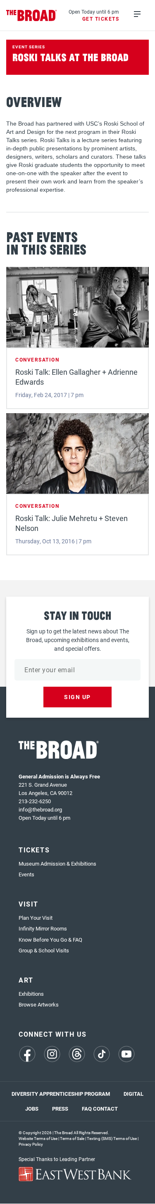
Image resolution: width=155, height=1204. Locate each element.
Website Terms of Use (38, 1138)
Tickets (34, 849)
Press (60, 1108)
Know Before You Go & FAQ (50, 939)
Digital (133, 1093)
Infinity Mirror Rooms (43, 928)
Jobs (31, 1108)
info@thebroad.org (40, 809)
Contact (105, 1108)
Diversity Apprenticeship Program (61, 1093)
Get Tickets (100, 18)
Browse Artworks (39, 1004)
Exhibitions (31, 993)
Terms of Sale (72, 1138)
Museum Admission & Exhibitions (57, 863)
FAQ (87, 1108)
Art (26, 980)
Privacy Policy (31, 1144)
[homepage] (31, 15)
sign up (77, 697)
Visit (28, 903)
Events (26, 874)
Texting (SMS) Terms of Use (112, 1138)
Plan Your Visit (35, 917)
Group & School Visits (44, 950)
